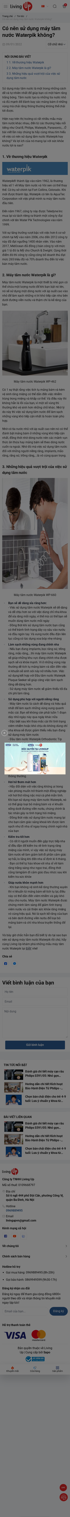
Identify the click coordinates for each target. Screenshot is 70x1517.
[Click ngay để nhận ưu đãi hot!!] (35, 759)
